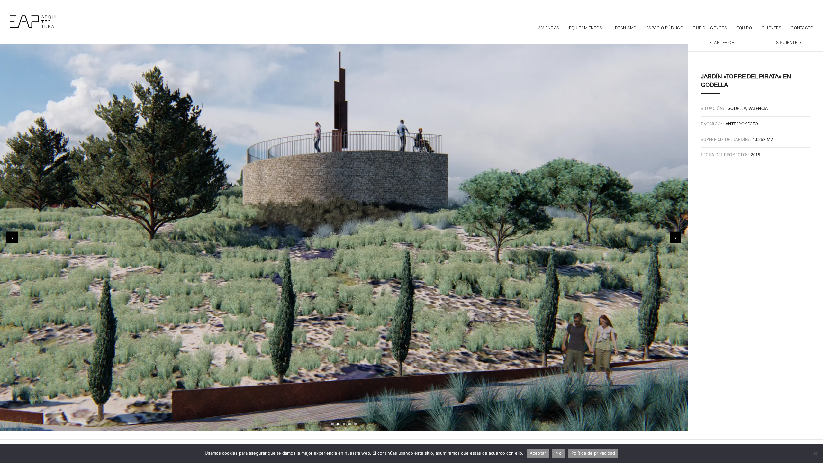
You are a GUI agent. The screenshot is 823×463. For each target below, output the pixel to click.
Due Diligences (710, 28)
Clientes (771, 28)
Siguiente (787, 43)
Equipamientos (585, 28)
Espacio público (664, 28)
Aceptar (538, 453)
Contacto (802, 28)
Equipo (744, 28)
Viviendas (548, 28)
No (559, 453)
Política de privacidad (593, 453)
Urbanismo (624, 28)
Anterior (724, 43)
